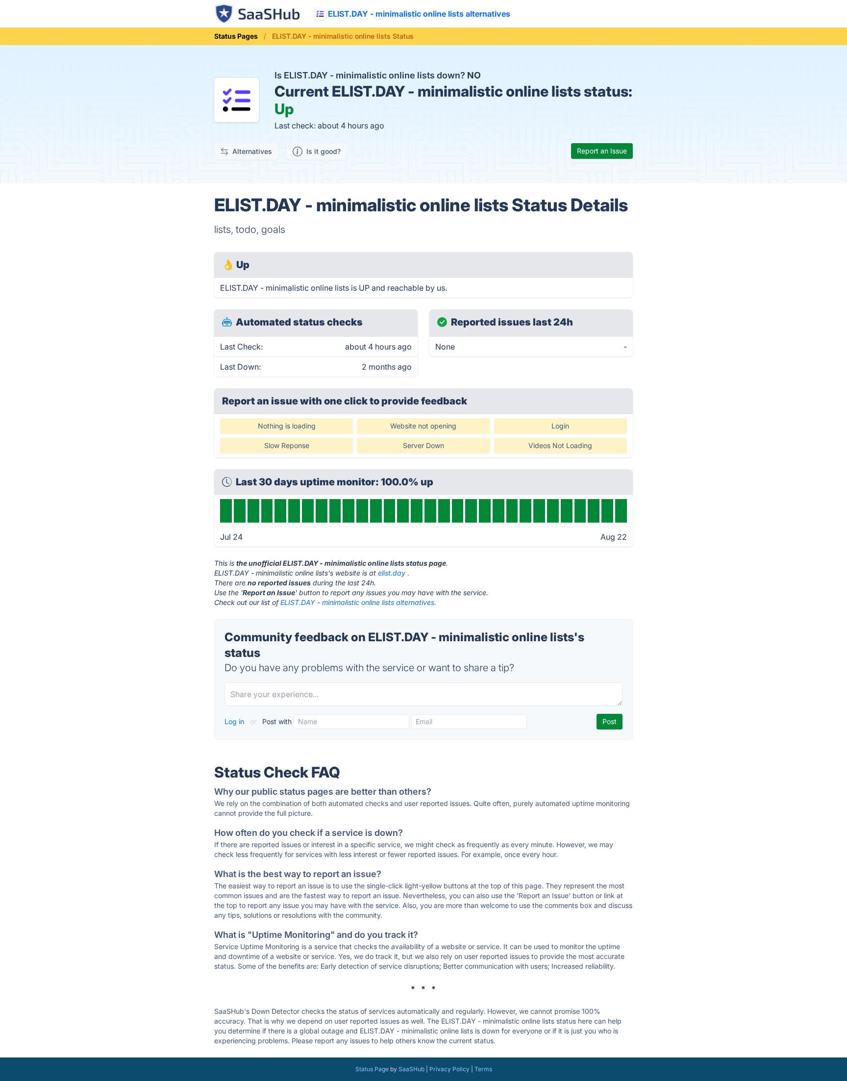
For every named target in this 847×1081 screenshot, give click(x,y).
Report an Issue (602, 151)
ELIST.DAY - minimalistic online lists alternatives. (358, 602)
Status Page (372, 1069)
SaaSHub (411, 1069)
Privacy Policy (449, 1069)
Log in (235, 721)
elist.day (391, 573)
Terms (483, 1069)
